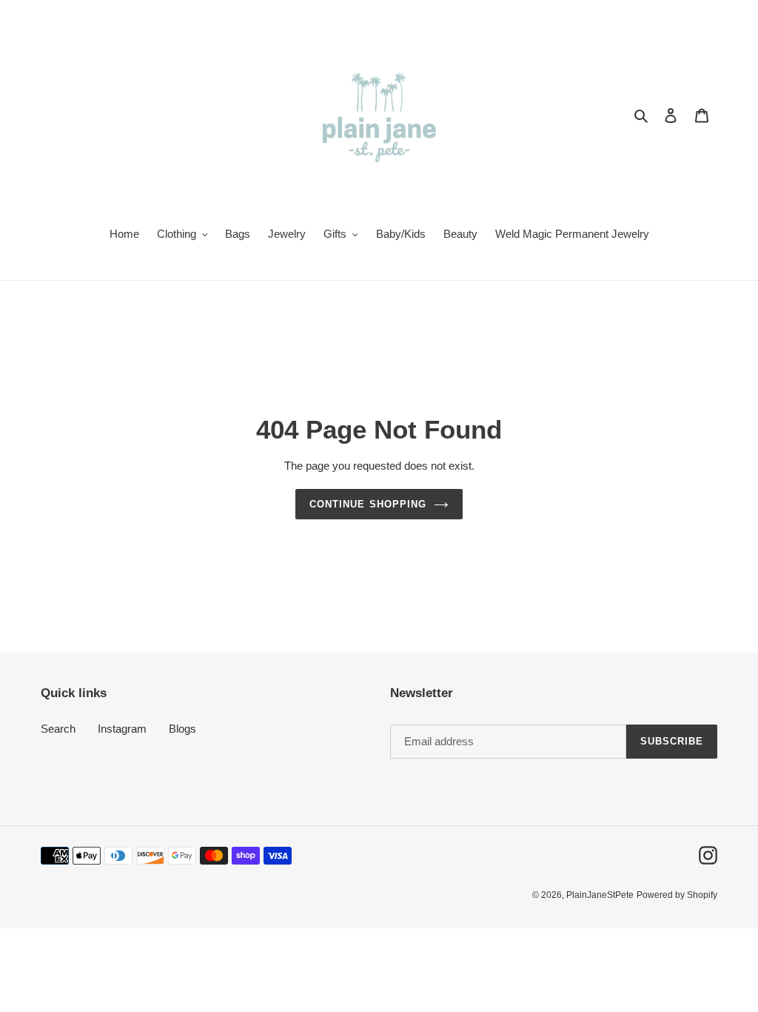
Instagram (122, 728)
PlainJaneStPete (600, 895)
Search (58, 728)
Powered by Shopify (677, 895)
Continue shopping (367, 504)
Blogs (182, 728)
